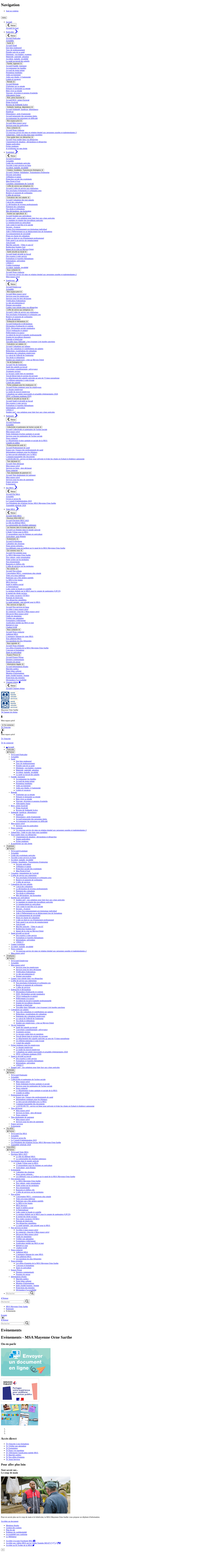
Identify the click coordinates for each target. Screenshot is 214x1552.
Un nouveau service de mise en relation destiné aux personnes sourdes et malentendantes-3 (41, 132)
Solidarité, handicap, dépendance (19, 107)
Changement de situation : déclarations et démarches (26, 142)
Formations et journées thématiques (19, 259)
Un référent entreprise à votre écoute (20, 380)
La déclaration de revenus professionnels (22, 204)
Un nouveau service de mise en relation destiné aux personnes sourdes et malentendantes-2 (41, 274)
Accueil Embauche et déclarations (19, 324)
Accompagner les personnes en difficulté (22, 118)
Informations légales (14, 664)
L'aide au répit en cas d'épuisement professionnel (25, 238)
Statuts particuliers (13, 144)
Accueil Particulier (13, 38)
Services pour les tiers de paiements (20, 480)
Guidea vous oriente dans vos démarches (22, 307)
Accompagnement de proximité (18, 234)
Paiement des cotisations (15, 207)
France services (12, 482)
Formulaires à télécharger (16, 620)
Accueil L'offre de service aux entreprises (22, 188)
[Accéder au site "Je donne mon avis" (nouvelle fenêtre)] (20, 1401)
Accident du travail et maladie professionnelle (23, 335)
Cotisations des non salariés (17, 197)
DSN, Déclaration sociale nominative (20, 328)
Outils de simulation (14, 616)
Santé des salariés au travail (16, 367)
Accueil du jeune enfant (15, 70)
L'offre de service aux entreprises (19, 186)
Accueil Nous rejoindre (15, 646)
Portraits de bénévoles (14, 598)
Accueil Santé (11, 45)
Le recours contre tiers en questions (19, 374)
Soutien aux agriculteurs (16, 214)
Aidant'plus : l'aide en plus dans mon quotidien (24, 135)
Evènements (10, 484)
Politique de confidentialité (16, 1532)
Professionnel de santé (15, 445)
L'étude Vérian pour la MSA (17, 532)
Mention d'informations (15, 673)
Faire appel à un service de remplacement (22, 240)
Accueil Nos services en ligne (17, 607)
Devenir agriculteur (13, 175)
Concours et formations (15, 650)
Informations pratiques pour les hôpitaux (21, 452)
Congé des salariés (13, 382)
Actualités (10, 41)
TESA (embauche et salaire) (17, 330)
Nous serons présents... (15, 546)
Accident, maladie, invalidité (17, 59)
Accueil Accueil (12, 28)
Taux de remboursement (15, 50)
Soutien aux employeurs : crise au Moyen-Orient (25, 360)
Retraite (10, 82)
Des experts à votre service (16, 256)
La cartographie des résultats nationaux (21, 525)
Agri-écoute (10, 243)
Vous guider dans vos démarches (19, 137)
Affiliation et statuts (13, 177)
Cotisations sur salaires (15, 344)
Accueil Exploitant (13, 159)
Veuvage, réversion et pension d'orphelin (22, 93)
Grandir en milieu (13, 443)
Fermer (11, 752)
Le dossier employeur (14, 389)
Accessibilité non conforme (16, 1534)
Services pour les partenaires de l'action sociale (24, 436)
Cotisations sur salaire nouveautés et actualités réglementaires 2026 (32, 394)
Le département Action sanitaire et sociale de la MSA (26, 441)
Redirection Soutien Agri (15, 247)
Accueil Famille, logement (16, 66)
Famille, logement (13, 64)
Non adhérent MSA (13, 639)
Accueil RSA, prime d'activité (17, 100)
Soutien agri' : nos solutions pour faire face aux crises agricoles (30, 218)
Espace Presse (12, 655)
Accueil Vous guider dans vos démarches (22, 140)
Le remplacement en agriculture (18, 223)
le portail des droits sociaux (16, 593)
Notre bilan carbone (13, 671)
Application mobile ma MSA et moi (20, 623)
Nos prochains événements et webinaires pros (23, 191)
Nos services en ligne (15, 605)
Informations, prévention (15, 261)
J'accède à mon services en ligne (18, 165)
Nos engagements (13, 562)
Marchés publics (12, 669)
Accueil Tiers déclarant (15, 464)
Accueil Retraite (12, 84)
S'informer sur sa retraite (15, 86)
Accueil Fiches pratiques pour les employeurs (23, 387)
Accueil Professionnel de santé (18, 448)
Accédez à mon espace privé (17, 609)
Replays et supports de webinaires (19, 193)
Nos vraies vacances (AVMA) (17, 595)
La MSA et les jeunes (14, 580)
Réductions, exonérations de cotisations (21, 351)
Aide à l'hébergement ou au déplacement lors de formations (29, 231)
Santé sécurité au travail (16, 252)
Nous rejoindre (12, 643)
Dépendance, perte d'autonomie (18, 114)
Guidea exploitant (13, 265)
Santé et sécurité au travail (17, 399)
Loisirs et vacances (13, 79)
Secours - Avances (13, 227)
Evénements (11, 539)
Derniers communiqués (15, 659)
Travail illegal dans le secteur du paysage (22, 376)
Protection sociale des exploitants (19, 179)
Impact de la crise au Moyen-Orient (20, 249)
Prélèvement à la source (15, 333)
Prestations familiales (14, 73)
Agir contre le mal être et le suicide (19, 225)
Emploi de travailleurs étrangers (18, 337)
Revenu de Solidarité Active (17, 105)
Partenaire (10, 1309)
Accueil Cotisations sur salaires (18, 346)
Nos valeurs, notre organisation (18, 557)
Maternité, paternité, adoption (17, 57)
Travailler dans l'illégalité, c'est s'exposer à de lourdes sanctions (30, 342)
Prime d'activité (12, 102)
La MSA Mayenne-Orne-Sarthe (18, 555)
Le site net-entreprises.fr (15, 303)
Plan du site (10, 1530)
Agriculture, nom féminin (16, 536)
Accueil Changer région (15, 688)
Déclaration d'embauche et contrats (19, 326)
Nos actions (11, 569)
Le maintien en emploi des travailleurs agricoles (24, 220)
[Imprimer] (3, 1317)
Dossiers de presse (13, 662)
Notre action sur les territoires (17, 560)
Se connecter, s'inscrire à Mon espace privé (22, 612)
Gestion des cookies (14, 1528)
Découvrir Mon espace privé (17, 614)
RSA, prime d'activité (15, 98)
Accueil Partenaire (13, 422)
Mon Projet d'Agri (13, 181)
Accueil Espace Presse (15, 657)
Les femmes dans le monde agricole (20, 527)
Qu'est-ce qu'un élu (13, 499)
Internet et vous (12, 625)
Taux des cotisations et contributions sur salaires (24, 349)
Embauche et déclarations (16, 321)
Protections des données (15, 678)
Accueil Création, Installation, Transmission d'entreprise (27, 172)
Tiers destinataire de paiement (18, 473)
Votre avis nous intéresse (15, 575)
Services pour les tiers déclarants (18, 298)
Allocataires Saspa (13, 95)
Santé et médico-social (14, 584)
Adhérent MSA (12, 634)
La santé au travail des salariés (17, 61)
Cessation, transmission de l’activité (20, 184)
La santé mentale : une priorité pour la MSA (23, 602)
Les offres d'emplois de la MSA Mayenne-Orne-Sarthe (27, 648)
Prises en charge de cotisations (18, 236)
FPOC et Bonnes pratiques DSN (18, 396)
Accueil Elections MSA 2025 (17, 520)
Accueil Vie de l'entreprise (16, 365)
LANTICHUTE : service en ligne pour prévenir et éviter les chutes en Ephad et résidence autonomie (45, 459)
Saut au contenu (12, 11)
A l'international (12, 587)
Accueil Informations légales (17, 667)
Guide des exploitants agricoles (18, 163)
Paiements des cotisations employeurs (20, 353)
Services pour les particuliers (17, 125)
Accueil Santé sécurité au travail (18, 254)
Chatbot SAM (11, 627)
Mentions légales (12, 1525)
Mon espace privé (13, 121)
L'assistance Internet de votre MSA (19, 636)
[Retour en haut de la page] (3, 1549)
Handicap (9, 112)
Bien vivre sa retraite (14, 91)
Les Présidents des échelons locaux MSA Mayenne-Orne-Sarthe (31, 503)
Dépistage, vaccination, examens (18, 54)
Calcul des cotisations (14, 202)
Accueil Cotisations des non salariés (20, 200)
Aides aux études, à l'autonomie (18, 77)
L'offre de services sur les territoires (20, 566)
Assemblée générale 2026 (16, 505)
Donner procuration (13, 305)
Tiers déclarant (12, 461)
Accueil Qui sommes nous (16, 553)
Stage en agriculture (13, 652)
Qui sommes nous (14, 550)
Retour (12, 25)
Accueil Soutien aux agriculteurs (18, 216)
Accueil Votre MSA (14, 516)
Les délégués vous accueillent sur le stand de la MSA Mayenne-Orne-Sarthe (35, 548)
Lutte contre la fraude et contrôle (18, 589)
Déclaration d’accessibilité (16, 680)
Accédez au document (9, 1521)
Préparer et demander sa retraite (18, 88)
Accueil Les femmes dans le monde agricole (23, 530)
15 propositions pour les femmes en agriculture (24, 534)
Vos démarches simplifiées (16, 600)
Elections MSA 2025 (14, 518)
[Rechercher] (32, 1293)
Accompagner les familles (16, 68)
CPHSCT (10, 263)
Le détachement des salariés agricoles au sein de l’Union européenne (32, 378)
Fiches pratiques (12, 146)
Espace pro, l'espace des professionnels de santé (24, 450)
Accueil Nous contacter (15, 130)
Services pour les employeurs (17, 296)
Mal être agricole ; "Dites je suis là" (20, 245)
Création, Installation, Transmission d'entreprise (24, 170)
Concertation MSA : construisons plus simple (23, 573)
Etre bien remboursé (14, 48)
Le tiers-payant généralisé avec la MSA (21, 454)
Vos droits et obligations (15, 209)
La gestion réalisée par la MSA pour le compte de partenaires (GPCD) (33, 591)
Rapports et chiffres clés (15, 564)
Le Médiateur (11, 1537)
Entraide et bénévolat (14, 339)
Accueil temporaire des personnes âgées (21, 116)
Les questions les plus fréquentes (18, 641)
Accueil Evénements (14, 541)
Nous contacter (12, 128)
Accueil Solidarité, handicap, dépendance (22, 109)
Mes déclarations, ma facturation (18, 211)
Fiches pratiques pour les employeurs (20, 385)
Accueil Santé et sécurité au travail (19, 401)
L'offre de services (13, 195)
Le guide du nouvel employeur (18, 392)
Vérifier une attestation (15, 618)
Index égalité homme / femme (17, 675)
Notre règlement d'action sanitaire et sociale (23, 434)
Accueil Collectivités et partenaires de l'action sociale (26, 429)
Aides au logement (13, 75)
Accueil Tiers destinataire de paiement (21, 475)
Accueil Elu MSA (13, 494)
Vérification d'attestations (16, 301)
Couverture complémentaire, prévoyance (22, 369)
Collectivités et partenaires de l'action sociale (23, 427)
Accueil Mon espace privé (16, 123)
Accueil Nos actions (14, 571)
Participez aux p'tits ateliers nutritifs (19, 578)
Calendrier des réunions (15, 544)
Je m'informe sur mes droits (16, 148)
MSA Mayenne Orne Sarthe (17, 1306)
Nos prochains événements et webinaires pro (23, 314)
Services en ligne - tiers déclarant (19, 468)
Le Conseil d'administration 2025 (19, 501)
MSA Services (11, 582)
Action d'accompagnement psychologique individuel (26, 229)
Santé (9, 43)
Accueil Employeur (13, 287)
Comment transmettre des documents (20, 457)
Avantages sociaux (13, 371)
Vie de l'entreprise (13, 362)
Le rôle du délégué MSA (15, 523)
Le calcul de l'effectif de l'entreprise (20, 355)
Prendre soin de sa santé (15, 52)
